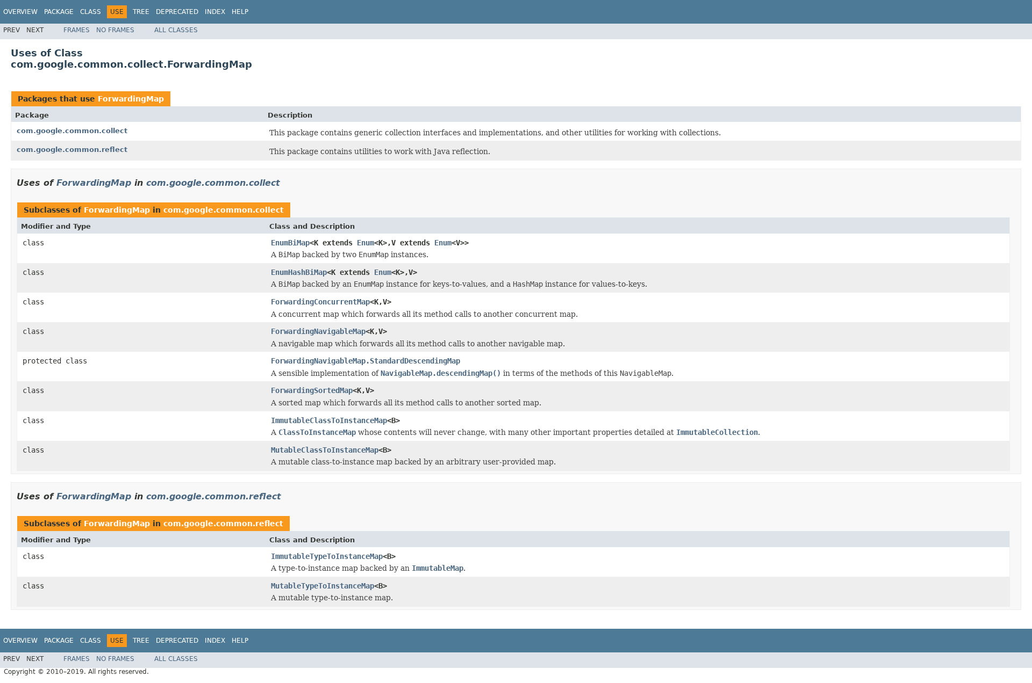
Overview (20, 12)
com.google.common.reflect (72, 150)
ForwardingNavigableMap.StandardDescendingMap (365, 361)
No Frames (115, 30)
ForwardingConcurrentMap (320, 301)
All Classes (176, 30)
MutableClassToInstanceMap (324, 450)
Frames (76, 30)
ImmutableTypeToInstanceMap (327, 556)
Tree (141, 12)
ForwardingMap (131, 99)
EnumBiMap (290, 242)
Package (59, 12)
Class (90, 12)
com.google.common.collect (72, 131)
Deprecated (177, 12)
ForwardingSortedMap (312, 390)
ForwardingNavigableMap (318, 331)
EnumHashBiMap (299, 272)
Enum (365, 242)
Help (240, 12)
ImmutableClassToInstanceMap (329, 420)
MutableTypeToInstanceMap (322, 586)
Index (215, 12)
